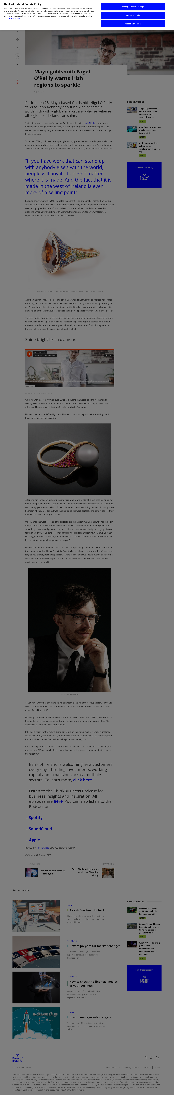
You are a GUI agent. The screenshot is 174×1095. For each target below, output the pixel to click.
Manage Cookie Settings (133, 6)
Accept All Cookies (133, 24)
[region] (87, 15)
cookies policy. (14, 18)
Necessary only (133, 15)
